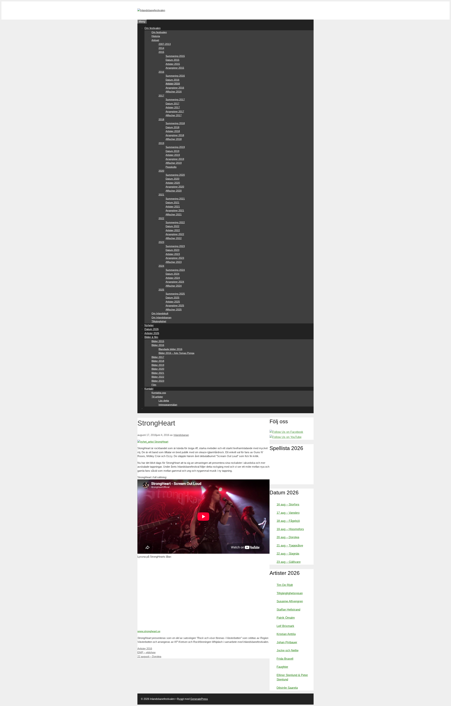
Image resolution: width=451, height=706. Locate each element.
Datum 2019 (172, 151)
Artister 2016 (173, 83)
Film (154, 384)
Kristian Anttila (286, 634)
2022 (161, 218)
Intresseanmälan (168, 404)
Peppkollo (171, 166)
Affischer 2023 (174, 262)
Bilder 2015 (158, 341)
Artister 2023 (173, 254)
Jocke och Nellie (287, 650)
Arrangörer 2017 (175, 111)
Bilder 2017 (158, 357)
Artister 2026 (151, 333)
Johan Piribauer (287, 642)
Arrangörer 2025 (175, 305)
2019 (161, 143)
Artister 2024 (173, 277)
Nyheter (149, 325)
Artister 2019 (173, 155)
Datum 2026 (151, 329)
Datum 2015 (172, 59)
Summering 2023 (175, 246)
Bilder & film (151, 337)
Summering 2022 (175, 222)
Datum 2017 (172, 103)
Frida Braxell (285, 658)
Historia (156, 36)
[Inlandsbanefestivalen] (151, 10)
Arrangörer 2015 (175, 67)
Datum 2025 (172, 297)
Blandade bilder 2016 (170, 349)
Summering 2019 (175, 147)
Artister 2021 (173, 206)
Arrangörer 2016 (175, 87)
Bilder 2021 (158, 372)
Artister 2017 (173, 107)
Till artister (157, 396)
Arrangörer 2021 (175, 210)
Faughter (282, 666)
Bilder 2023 (158, 380)
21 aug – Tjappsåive (290, 545)
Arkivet (155, 40)
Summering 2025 (175, 293)
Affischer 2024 (174, 285)
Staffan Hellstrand (288, 609)
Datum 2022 (172, 226)
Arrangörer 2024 (175, 281)
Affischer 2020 (174, 190)
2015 (161, 52)
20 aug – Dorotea (288, 537)
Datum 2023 (172, 250)
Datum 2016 (172, 79)
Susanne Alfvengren (290, 601)
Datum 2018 (172, 127)
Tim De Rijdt (285, 585)
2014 (161, 48)
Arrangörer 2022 (175, 234)
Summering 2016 (175, 75)
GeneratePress (199, 698)
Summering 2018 (175, 123)
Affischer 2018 (174, 139)
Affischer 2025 (174, 309)
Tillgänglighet (159, 321)
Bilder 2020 (158, 368)
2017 (161, 95)
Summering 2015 (175, 56)
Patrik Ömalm (286, 617)
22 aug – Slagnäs (288, 553)
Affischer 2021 (174, 214)
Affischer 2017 (174, 115)
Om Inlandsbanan (161, 317)
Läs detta (164, 400)
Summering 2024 (175, 269)
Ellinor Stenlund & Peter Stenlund (292, 677)
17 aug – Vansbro (288, 512)
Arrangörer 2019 (175, 159)
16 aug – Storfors (288, 504)
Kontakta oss (159, 392)
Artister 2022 (173, 230)
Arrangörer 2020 (175, 186)
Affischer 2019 (174, 162)
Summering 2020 (175, 174)
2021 (161, 194)
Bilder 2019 (158, 365)
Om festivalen (152, 28)
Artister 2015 (173, 64)
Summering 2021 (175, 198)
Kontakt (148, 388)
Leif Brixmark (285, 626)
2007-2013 (165, 44)
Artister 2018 (173, 131)
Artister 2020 (173, 182)
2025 (161, 289)
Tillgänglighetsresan (290, 593)
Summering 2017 (175, 99)
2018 (161, 119)
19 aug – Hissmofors (290, 529)
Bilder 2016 (158, 345)
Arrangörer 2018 (175, 135)
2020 (161, 170)
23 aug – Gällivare (289, 562)
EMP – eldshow (146, 652)
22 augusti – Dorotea (149, 656)
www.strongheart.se (148, 631)
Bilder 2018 (158, 361)
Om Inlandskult (160, 313)
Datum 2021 (172, 202)
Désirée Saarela (287, 687)
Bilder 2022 (158, 376)
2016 (161, 71)
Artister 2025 (173, 301)
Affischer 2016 (174, 91)
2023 (161, 242)
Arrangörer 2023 (175, 258)
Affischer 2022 (174, 238)
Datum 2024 (172, 273)
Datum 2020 (172, 178)
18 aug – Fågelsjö (288, 521)
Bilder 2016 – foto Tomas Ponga (176, 353)
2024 (161, 265)
